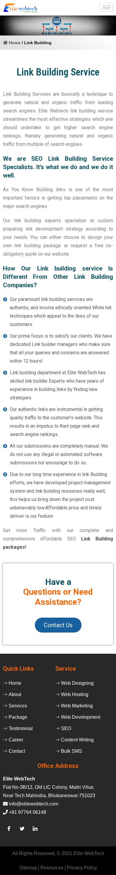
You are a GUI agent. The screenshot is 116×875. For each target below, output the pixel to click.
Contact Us (58, 625)
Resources (52, 867)
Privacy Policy (82, 867)
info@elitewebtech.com (33, 803)
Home (14, 42)
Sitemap (28, 867)
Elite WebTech (88, 853)
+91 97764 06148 (27, 812)
